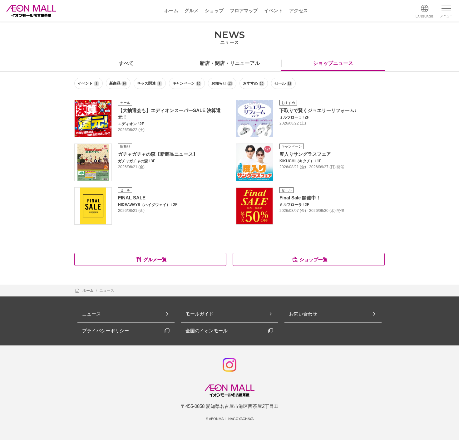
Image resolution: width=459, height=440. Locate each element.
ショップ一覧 (313, 259)
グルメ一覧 (155, 259)
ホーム (88, 290)
